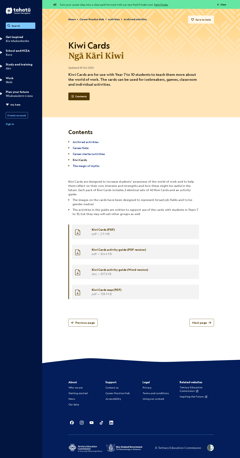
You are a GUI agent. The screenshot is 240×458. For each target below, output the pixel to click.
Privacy (147, 387)
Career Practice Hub (92, 19)
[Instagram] (81, 422)
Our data (74, 404)
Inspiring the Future (192, 396)
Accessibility (113, 398)
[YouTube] (91, 422)
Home (72, 19)
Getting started (78, 393)
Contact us (112, 387)
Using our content (153, 398)
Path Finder (161, 4)
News (72, 398)
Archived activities (135, 19)
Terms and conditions (156, 393)
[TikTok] (101, 422)
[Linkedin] (111, 422)
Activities (114, 19)
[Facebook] (71, 422)
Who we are (76, 387)
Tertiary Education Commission (191, 389)
